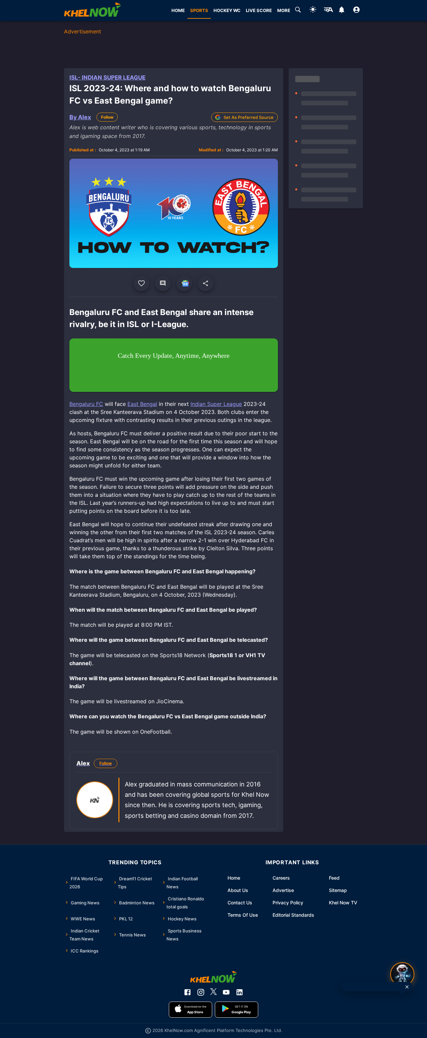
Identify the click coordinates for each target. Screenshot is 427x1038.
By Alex (80, 117)
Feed (334, 878)
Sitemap (338, 890)
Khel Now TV (343, 902)
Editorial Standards (293, 915)
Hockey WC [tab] (227, 10)
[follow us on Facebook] (187, 992)
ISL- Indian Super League (107, 77)
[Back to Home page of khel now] (92, 10)
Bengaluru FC (86, 404)
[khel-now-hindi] (328, 10)
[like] (141, 283)
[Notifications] (341, 11)
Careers (281, 878)
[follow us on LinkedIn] (240, 992)
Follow (107, 117)
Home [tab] (178, 10)
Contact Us (240, 902)
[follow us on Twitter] (213, 992)
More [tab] (283, 10)
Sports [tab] (199, 10)
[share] (205, 283)
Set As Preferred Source (249, 117)
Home (234, 878)
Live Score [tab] (259, 10)
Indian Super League (216, 404)
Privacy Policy (288, 902)
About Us (238, 890)
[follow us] (184, 283)
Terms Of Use (243, 915)
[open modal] (402, 974)
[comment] (163, 283)
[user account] (356, 11)
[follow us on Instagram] (201, 992)
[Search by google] (298, 10)
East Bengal (142, 404)
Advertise (283, 890)
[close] (407, 987)
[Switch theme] (313, 10)
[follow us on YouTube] (226, 992)
